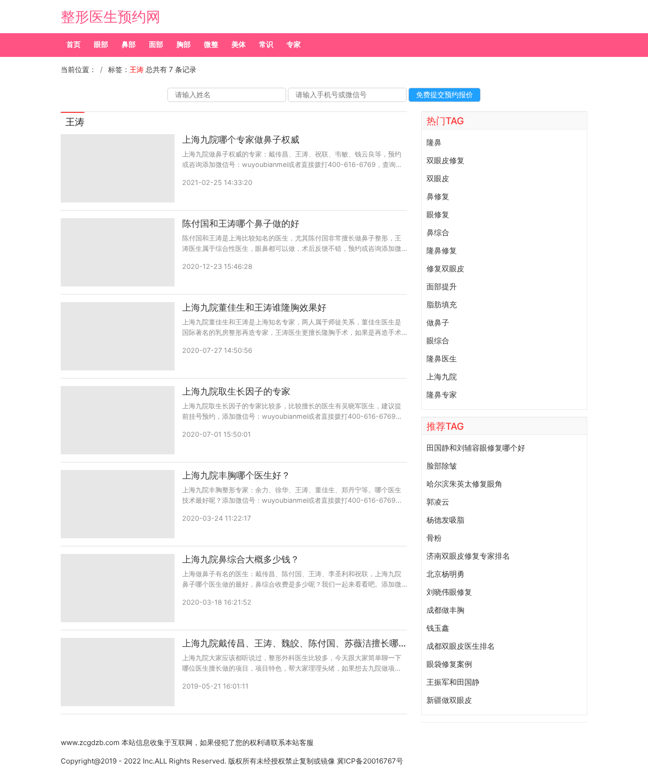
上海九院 (441, 376)
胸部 (183, 44)
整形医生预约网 (110, 16)
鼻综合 (437, 232)
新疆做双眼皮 (449, 700)
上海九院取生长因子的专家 (236, 391)
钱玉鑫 (437, 628)
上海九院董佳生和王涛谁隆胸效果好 (254, 307)
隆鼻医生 (441, 358)
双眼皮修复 (445, 160)
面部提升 (441, 286)
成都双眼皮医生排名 (460, 646)
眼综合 (437, 340)
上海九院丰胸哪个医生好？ (236, 475)
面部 (156, 44)
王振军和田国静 (453, 682)
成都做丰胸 (445, 610)
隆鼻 (434, 142)
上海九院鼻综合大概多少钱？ (240, 559)
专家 (294, 44)
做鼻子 (437, 322)
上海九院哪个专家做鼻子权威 (240, 139)
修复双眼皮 (445, 268)
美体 (238, 44)
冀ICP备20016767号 (370, 760)
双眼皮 (437, 178)
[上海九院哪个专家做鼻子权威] (118, 168)
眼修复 (437, 214)
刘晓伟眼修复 (449, 592)
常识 (266, 44)
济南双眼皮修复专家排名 (468, 556)
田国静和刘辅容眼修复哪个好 (475, 448)
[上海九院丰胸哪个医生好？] (118, 504)
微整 (211, 44)
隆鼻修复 (441, 250)
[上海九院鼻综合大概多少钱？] (118, 588)
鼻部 (128, 44)
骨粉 (434, 538)
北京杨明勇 (445, 574)
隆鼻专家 (441, 394)
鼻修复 (437, 196)
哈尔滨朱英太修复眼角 (464, 484)
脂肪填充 (441, 304)
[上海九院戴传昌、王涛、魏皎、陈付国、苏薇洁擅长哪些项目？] (118, 672)
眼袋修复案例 (449, 664)
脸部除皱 (441, 466)
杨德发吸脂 (445, 520)
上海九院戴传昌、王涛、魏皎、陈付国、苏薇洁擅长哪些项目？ (294, 643)
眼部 (101, 44)
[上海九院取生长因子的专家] (118, 420)
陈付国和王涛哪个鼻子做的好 (240, 223)
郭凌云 (437, 502)
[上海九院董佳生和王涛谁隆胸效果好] (118, 336)
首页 (73, 44)
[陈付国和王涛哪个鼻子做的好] (118, 252)
